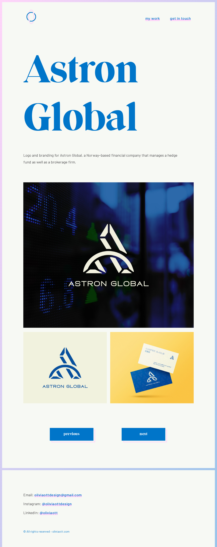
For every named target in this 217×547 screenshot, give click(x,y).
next (143, 434)
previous (71, 434)
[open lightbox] (65, 367)
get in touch (180, 18)
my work (152, 18)
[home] (31, 16)
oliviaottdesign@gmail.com (58, 494)
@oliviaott (49, 512)
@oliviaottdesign (57, 503)
